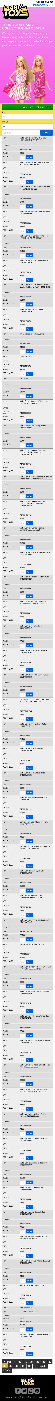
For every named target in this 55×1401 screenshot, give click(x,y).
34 (31, 1361)
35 (37, 1361)
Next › (43, 1366)
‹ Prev (17, 1361)
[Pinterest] (37, 1391)
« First (7, 1361)
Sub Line (5, 122)
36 (43, 1361)
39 (10, 1366)
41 (23, 1366)
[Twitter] (24, 1391)
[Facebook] (18, 1391)
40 (17, 1366)
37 (50, 1361)
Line (4, 112)
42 (29, 1366)
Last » (7, 1370)
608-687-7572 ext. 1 (43, 5)
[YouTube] (31, 1391)
